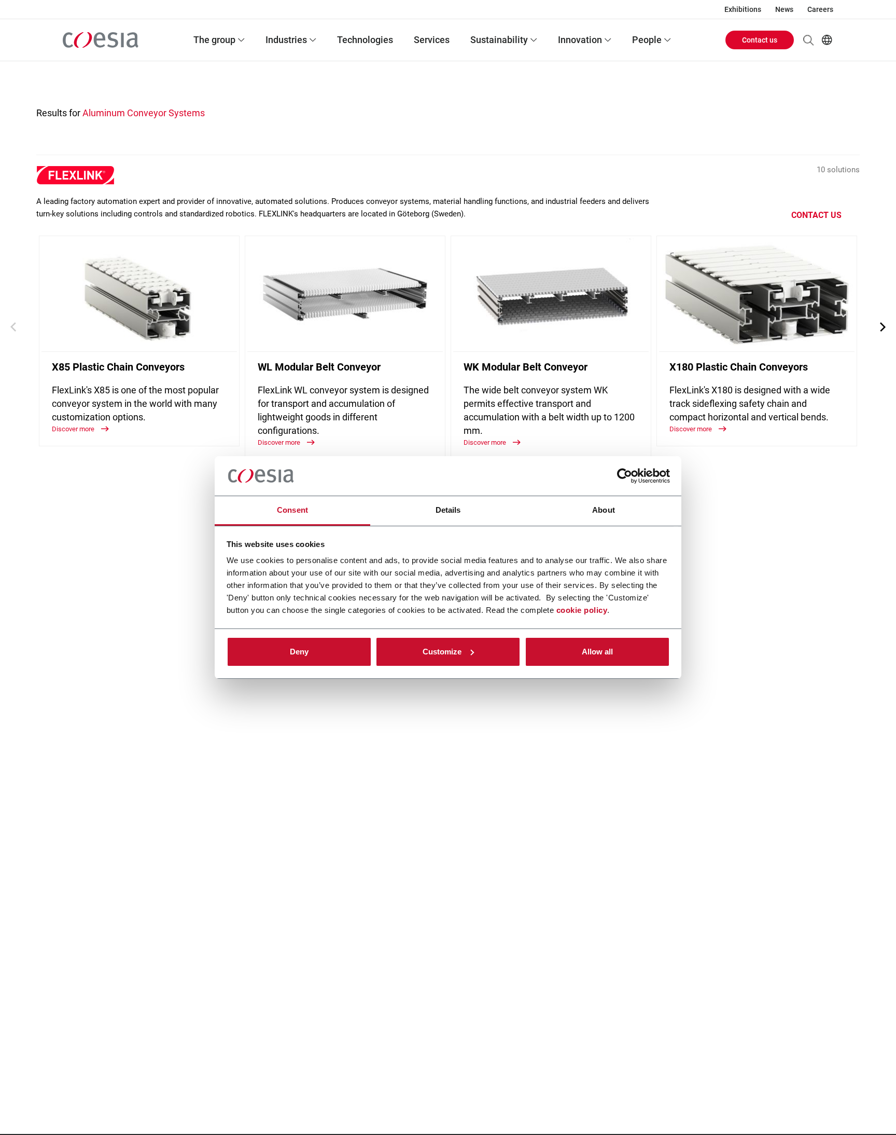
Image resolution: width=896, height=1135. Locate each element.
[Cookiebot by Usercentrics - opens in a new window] (624, 476)
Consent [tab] (292, 509)
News (784, 9)
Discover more (74, 429)
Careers (820, 9)
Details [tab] (448, 509)
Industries (286, 39)
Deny (299, 651)
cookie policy (582, 610)
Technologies (365, 39)
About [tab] (603, 509)
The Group (214, 39)
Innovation (580, 39)
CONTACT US (816, 215)
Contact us (759, 40)
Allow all (597, 651)
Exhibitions (742, 9)
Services (432, 39)
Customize (442, 651)
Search (808, 40)
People (647, 39)
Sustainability (499, 39)
